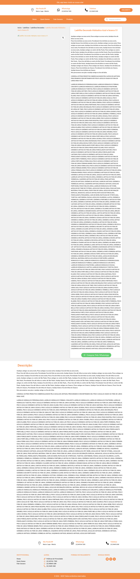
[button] (63, 37)
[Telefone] (86, 10)
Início (20, 28)
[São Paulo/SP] (32, 10)
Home (34, 19)
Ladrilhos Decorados (37, 28)
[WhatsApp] (58, 9)
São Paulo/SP (41, 8)
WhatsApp (66, 8)
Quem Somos (45, 19)
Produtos (69, 19)
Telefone (92, 8)
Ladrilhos (26, 28)
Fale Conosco (58, 19)
